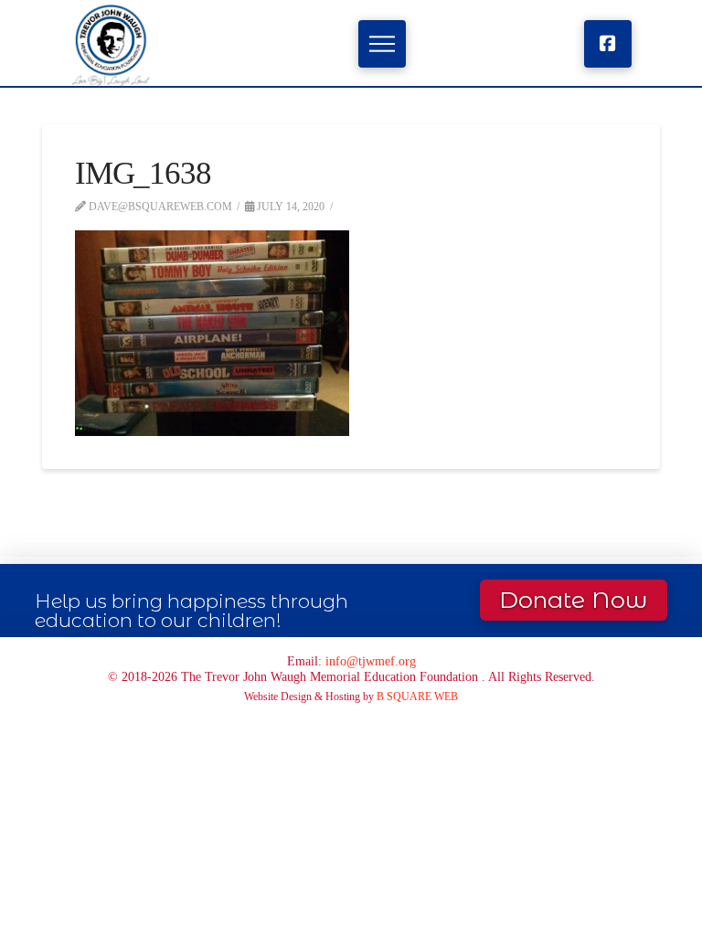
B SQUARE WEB (417, 696)
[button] (381, 43)
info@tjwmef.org (370, 661)
